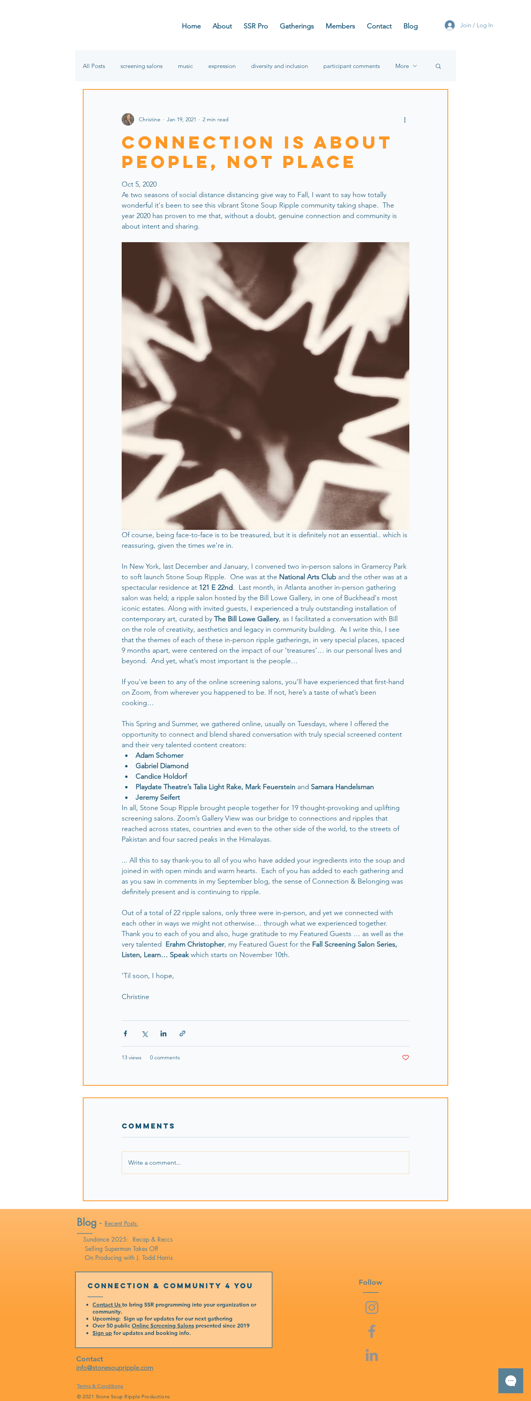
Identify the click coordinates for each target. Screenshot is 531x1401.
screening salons (141, 66)
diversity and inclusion (279, 66)
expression (222, 66)
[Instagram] (372, 1307)
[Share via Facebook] (125, 1033)
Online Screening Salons (163, 1325)
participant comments (351, 66)
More (402, 66)
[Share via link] (182, 1033)
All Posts (94, 66)
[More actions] (404, 119)
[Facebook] (372, 1331)
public (123, 1325)
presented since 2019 (222, 1325)
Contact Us (107, 1304)
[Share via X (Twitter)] (144, 1033)
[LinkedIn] (372, 1355)
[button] (438, 66)
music (185, 66)
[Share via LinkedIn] (163, 1033)
